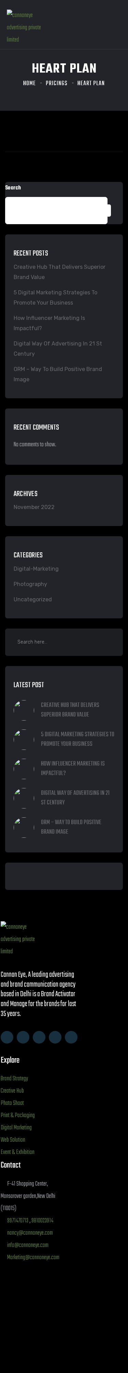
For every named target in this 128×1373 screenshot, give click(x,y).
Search (13, 188)
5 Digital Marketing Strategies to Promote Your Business (55, 297)
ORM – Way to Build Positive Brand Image (58, 374)
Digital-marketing (36, 569)
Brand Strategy (14, 1079)
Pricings (57, 84)
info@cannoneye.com (27, 1245)
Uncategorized (33, 599)
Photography (30, 584)
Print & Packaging (18, 1116)
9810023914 (42, 1221)
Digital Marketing (16, 1128)
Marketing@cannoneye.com (33, 1258)
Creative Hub (12, 1091)
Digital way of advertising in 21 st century (58, 348)
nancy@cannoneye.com (30, 1233)
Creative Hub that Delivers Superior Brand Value (59, 272)
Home (29, 84)
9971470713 (17, 1221)
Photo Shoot (12, 1103)
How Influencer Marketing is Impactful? (49, 323)
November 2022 (34, 507)
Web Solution (13, 1140)
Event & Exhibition (17, 1152)
